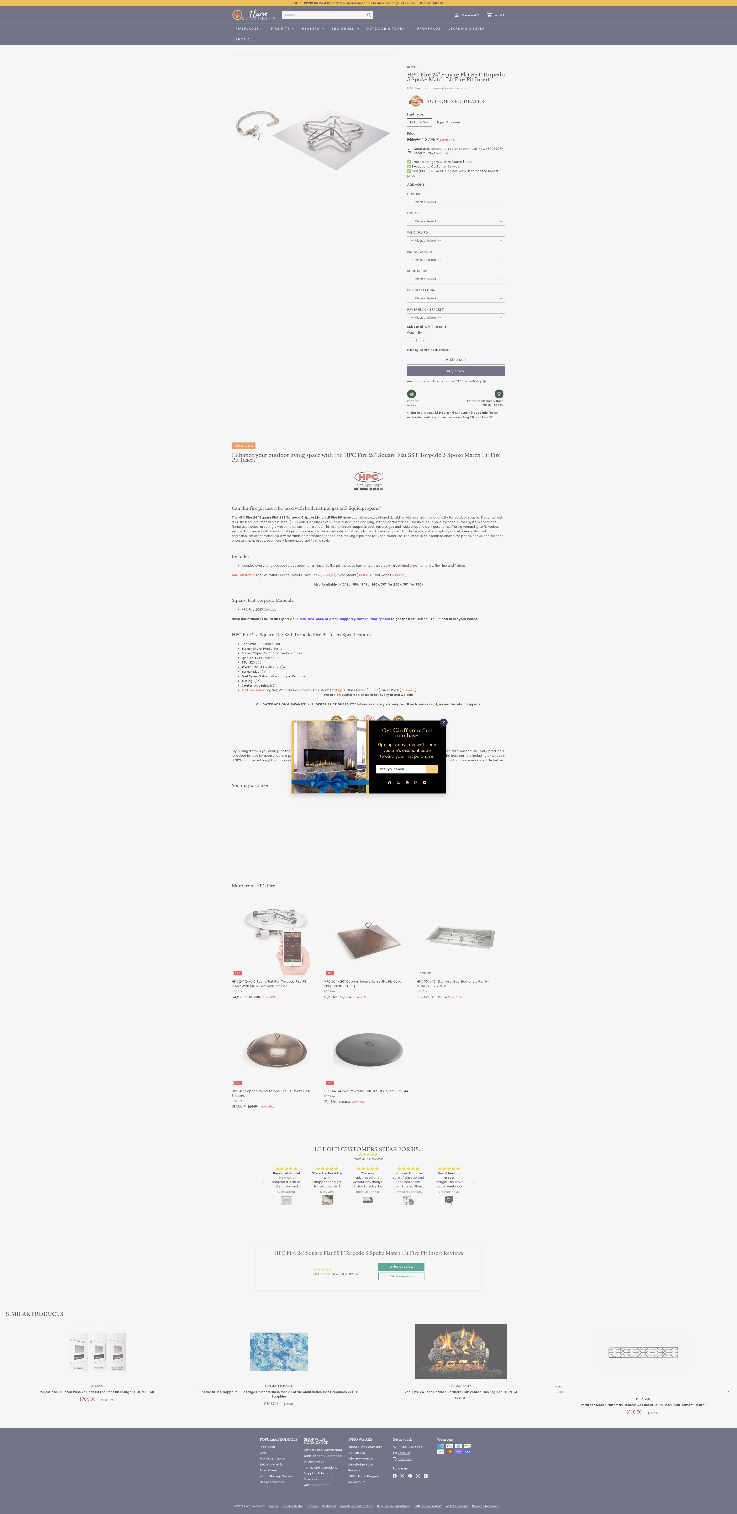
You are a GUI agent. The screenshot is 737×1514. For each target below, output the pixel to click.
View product (96, 1356)
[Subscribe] (432, 769)
